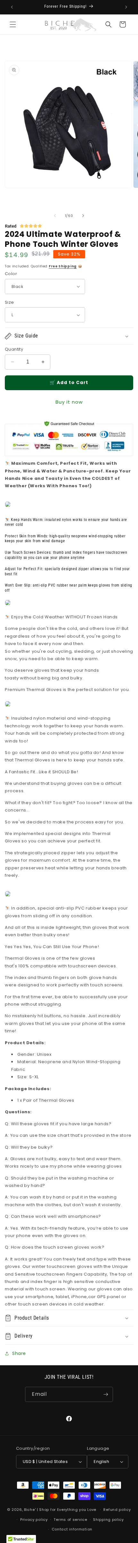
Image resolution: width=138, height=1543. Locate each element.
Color (11, 274)
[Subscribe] (106, 1394)
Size (9, 302)
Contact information (72, 1529)
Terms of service (70, 1519)
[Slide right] (83, 216)
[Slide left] (55, 216)
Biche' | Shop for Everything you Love (60, 1509)
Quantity (14, 349)
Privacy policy (34, 1519)
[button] (13, 24)
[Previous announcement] (12, 7)
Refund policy (117, 1509)
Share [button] (19, 1353)
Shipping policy (108, 1519)
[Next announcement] (126, 7)
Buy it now (69, 402)
